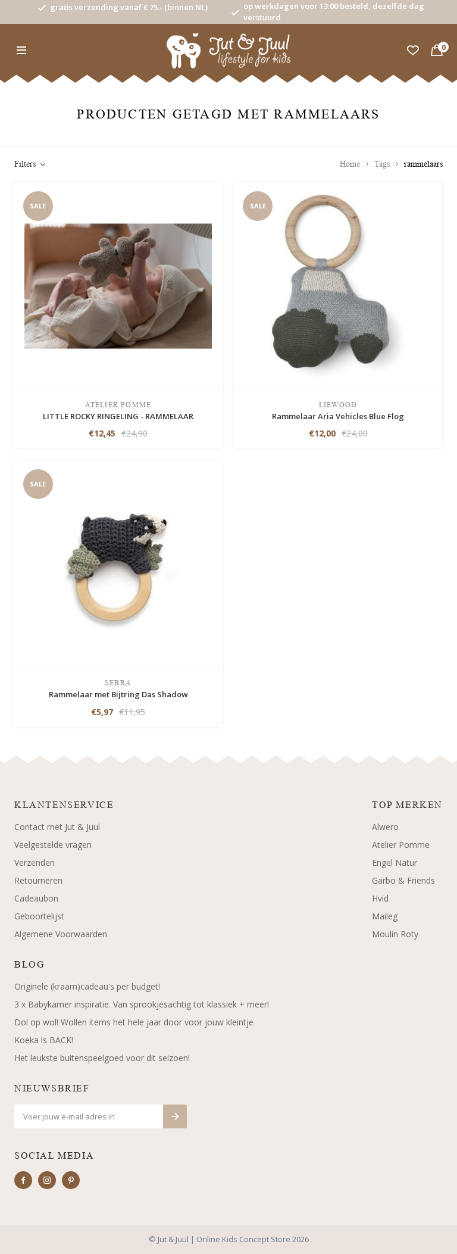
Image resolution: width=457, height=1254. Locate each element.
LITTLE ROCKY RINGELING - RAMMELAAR (118, 416)
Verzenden (34, 862)
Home (350, 164)
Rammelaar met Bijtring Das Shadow (118, 694)
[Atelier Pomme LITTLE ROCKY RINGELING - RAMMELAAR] (118, 285)
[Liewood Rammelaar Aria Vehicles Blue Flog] (338, 285)
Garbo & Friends (403, 880)
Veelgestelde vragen (53, 844)
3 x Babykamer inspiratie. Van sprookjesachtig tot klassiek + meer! (141, 1004)
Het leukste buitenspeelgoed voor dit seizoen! (102, 1057)
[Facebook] (23, 1180)
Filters (25, 164)
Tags (382, 164)
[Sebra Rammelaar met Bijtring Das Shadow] (118, 563)
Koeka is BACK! (43, 1040)
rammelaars (423, 164)
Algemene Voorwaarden (60, 934)
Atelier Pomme (401, 844)
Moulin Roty (395, 934)
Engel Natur (394, 862)
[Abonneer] (175, 1116)
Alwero (385, 826)
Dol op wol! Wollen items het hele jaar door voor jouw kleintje (133, 1022)
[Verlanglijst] (413, 51)
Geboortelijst (39, 916)
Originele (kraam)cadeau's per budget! (87, 986)
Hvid (380, 898)
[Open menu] (21, 51)
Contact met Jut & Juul (57, 826)
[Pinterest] (71, 1180)
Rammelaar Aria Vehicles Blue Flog (338, 416)
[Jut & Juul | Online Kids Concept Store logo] (229, 49)
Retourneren (38, 880)
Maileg (384, 916)
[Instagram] (47, 1180)
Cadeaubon (36, 898)
